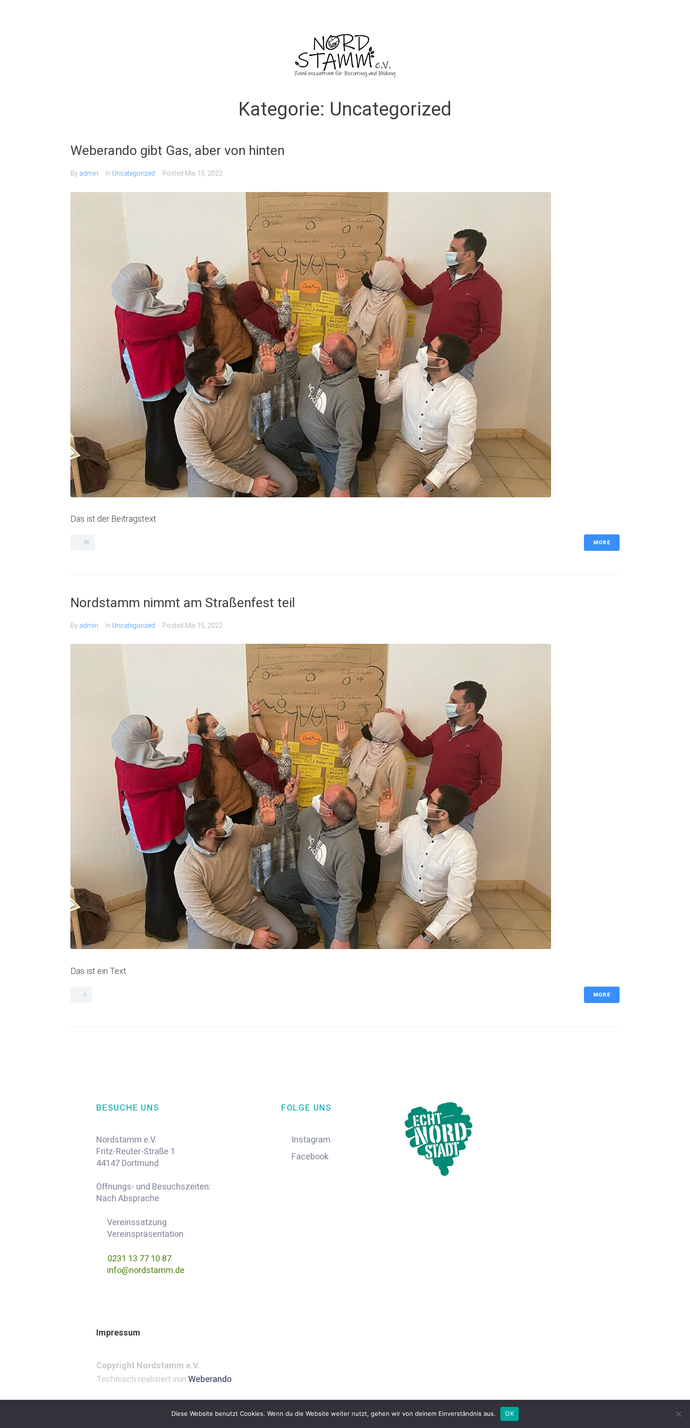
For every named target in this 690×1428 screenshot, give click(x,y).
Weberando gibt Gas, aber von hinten (177, 150)
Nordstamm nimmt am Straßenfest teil (182, 602)
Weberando (209, 1379)
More (601, 543)
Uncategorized (133, 173)
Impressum (118, 1333)
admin (88, 173)
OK (509, 1413)
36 (85, 543)
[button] (345, 1333)
